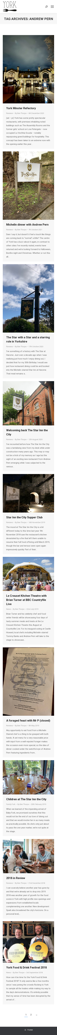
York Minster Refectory (21, 108)
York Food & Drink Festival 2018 (26, 967)
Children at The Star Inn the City (26, 799)
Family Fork (10, 804)
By (20, 113)
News (8, 609)
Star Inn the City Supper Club (24, 517)
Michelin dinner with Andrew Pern (27, 224)
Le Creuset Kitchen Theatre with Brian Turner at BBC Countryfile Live (26, 600)
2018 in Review (15, 878)
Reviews (9, 113)
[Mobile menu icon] (52, 7)
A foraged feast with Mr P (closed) (28, 720)
